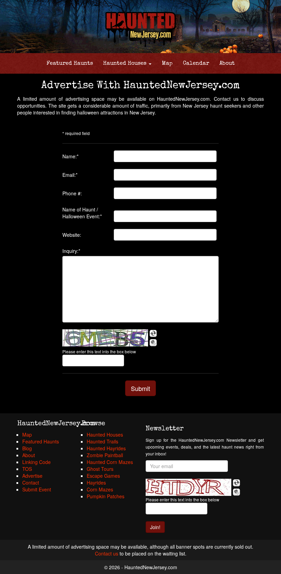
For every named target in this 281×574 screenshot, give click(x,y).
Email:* (69, 174)
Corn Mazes (100, 489)
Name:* (70, 156)
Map (167, 63)
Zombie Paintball (105, 455)
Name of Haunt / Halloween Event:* (82, 213)
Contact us (106, 553)
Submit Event (36, 489)
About (227, 63)
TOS (27, 468)
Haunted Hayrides (106, 448)
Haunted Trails (102, 441)
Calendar (196, 63)
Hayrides (96, 482)
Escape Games (103, 475)
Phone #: (72, 193)
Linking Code (36, 462)
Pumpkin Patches (105, 496)
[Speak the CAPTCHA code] (153, 342)
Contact (30, 482)
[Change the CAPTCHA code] (153, 333)
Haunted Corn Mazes (110, 462)
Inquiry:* (71, 250)
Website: (71, 234)
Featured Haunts (70, 63)
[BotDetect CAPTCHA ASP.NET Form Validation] (105, 337)
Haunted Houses (125, 63)
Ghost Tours (100, 468)
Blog (27, 448)
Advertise (32, 475)
